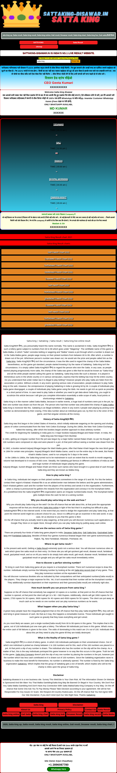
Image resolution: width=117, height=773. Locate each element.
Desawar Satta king (73, 532)
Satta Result (78, 42)
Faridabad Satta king (21, 536)
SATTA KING (38, 42)
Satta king (10, 361)
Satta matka (108, 405)
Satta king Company (25, 654)
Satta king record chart (84, 570)
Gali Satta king (89, 532)
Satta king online (51, 507)
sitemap (39, 47)
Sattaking (69, 398)
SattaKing (22, 664)
